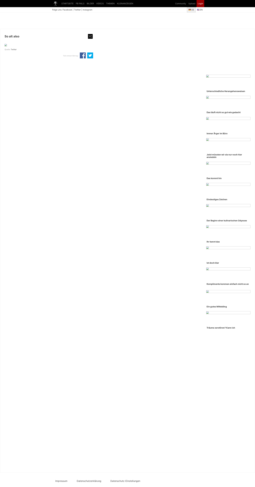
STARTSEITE (67, 3)
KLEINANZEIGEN (125, 3)
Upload (191, 3)
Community (180, 3)
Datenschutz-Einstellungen (125, 480)
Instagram (87, 9)
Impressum (61, 480)
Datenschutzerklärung (89, 480)
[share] (83, 55)
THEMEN (110, 3)
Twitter (77, 9)
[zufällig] (90, 36)
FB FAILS (80, 3)
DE (192, 9)
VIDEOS (100, 3)
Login (200, 3)
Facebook (67, 9)
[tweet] (90, 55)
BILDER (90, 3)
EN (201, 9)
